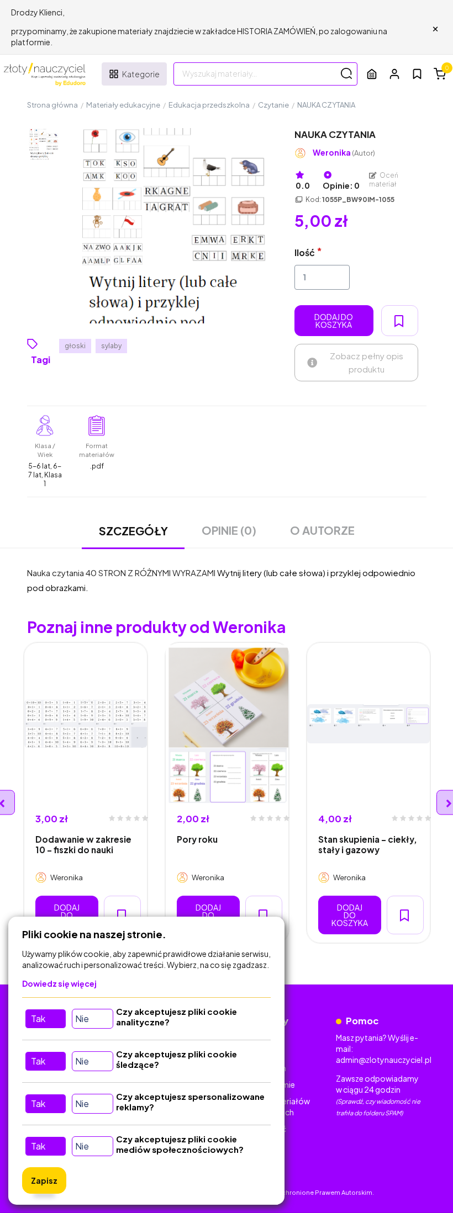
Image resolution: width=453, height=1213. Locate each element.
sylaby (111, 346)
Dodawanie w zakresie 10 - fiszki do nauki (83, 844)
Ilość (304, 252)
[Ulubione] (417, 74)
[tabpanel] (85, 793)
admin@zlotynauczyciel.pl (383, 1060)
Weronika (344, 152)
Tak (38, 1018)
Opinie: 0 (341, 185)
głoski (75, 346)
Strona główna (52, 104)
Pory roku (197, 839)
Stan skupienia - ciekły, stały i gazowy (367, 844)
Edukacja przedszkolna (209, 104)
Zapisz (44, 1180)
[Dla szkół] (372, 74)
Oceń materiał (384, 179)
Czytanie (273, 104)
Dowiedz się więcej (59, 983)
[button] (394, 74)
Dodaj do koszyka (333, 320)
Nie (82, 1018)
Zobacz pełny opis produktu (366, 362)
